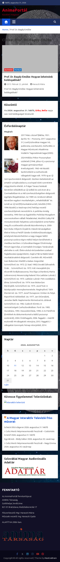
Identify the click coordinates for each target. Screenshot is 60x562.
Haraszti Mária (39, 84)
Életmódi (9, 70)
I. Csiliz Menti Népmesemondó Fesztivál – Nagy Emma (30, 443)
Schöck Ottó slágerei (14, 427)
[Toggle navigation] (14, 22)
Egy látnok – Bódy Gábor (15, 439)
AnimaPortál (14, 10)
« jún (6, 384)
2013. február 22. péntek (17, 84)
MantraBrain (51, 558)
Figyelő (18, 70)
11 (15, 365)
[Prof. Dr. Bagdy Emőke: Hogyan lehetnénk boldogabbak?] (30, 59)
